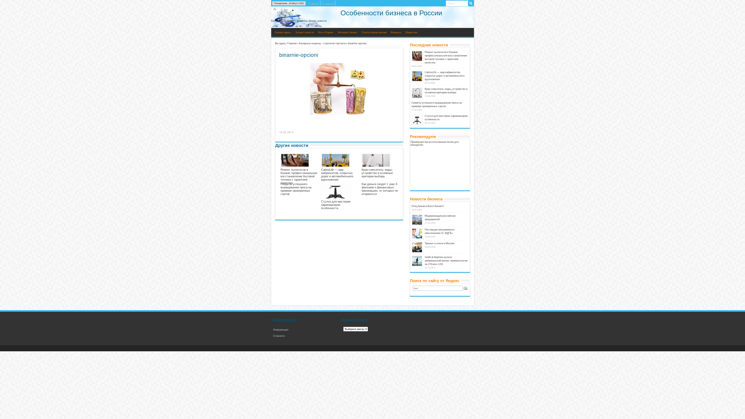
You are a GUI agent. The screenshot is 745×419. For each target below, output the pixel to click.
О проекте (328, 3)
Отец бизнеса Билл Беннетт (427, 206)
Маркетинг (411, 32)
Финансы (396, 32)
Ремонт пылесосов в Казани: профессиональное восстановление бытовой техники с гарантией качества (299, 176)
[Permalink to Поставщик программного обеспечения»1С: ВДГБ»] (417, 233)
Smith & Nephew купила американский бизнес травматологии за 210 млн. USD (446, 261)
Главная (314, 3)
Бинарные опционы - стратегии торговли (322, 43)
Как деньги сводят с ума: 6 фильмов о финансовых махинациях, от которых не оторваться (380, 189)
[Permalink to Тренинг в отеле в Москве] (417, 247)
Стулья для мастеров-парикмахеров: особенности (336, 205)
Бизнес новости (305, 32)
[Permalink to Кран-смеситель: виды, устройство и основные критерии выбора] (417, 93)
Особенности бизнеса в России (391, 13)
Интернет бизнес (347, 32)
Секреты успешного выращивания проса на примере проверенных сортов (296, 189)
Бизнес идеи (283, 32)
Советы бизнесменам (374, 32)
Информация (280, 329)
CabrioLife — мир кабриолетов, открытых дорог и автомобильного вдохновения (337, 174)
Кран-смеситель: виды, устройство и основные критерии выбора (377, 173)
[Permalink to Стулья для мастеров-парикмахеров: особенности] (417, 120)
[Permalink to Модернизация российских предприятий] (417, 220)
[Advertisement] (339, 127)
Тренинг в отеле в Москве (439, 243)
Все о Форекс (326, 32)
